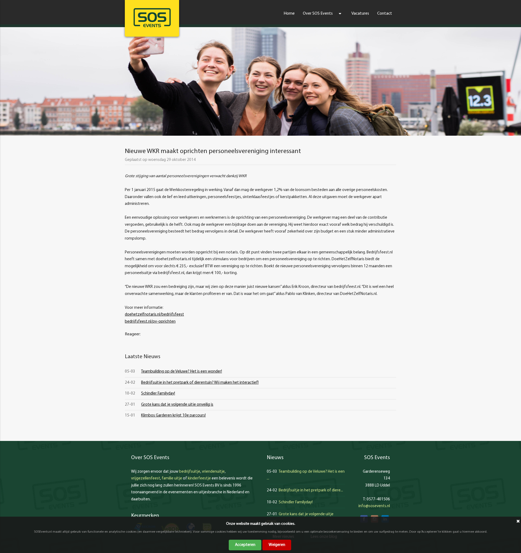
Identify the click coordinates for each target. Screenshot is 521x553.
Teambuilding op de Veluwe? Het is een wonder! (181, 372)
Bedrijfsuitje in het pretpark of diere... (311, 490)
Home (289, 13)
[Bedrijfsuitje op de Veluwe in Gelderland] (152, 17)
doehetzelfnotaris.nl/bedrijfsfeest (154, 315)
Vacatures (360, 13)
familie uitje (172, 478)
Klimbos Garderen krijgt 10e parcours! (173, 416)
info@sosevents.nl (374, 506)
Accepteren (245, 545)
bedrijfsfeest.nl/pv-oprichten (150, 322)
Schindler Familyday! (158, 394)
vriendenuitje (213, 472)
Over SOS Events (323, 13)
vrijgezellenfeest (145, 478)
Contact (384, 13)
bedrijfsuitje (189, 472)
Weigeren (277, 545)
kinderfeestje (199, 478)
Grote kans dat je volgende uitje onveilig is (177, 405)
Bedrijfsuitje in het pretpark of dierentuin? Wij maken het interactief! (200, 383)
